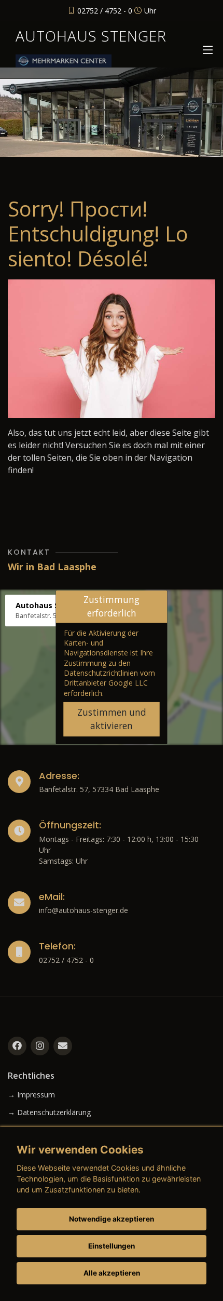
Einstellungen (111, 1246)
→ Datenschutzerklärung (49, 1112)
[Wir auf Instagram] (40, 1046)
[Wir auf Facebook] (17, 1046)
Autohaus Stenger (91, 36)
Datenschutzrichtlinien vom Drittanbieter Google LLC (109, 678)
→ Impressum (31, 1094)
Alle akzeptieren (111, 1273)
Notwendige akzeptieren (111, 1219)
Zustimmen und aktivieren (111, 719)
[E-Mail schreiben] (62, 1046)
